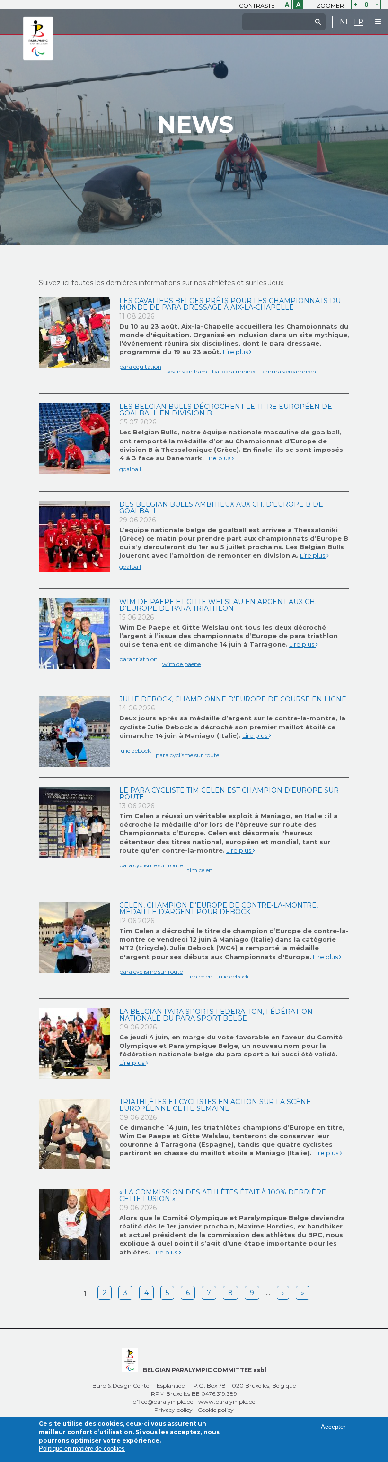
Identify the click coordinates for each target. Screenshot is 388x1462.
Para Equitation (140, 366)
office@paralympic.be (163, 1401)
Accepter (333, 1426)
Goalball (130, 469)
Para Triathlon (138, 659)
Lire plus (236, 351)
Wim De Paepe (181, 663)
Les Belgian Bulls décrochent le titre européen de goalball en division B (225, 409)
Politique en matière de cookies (82, 1448)
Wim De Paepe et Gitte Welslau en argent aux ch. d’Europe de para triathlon (218, 605)
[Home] (38, 39)
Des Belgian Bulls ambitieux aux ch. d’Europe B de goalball (221, 507)
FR (358, 22)
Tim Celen (199, 870)
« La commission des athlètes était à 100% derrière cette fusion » (222, 1195)
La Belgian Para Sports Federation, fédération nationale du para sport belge (216, 1014)
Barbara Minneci (235, 371)
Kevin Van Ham (186, 371)
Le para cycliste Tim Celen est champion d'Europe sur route (229, 793)
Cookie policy (216, 1409)
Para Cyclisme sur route (187, 755)
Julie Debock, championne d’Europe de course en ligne (232, 699)
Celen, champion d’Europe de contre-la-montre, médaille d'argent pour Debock (218, 908)
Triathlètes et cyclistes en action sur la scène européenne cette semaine (215, 1105)
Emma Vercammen (289, 371)
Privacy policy (173, 1409)
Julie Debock (135, 750)
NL (345, 22)
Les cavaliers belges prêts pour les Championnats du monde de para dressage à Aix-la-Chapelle (230, 303)
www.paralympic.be (226, 1401)
